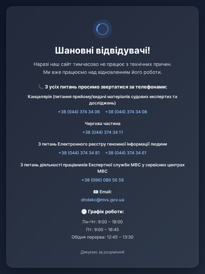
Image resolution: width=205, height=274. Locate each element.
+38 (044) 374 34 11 (102, 132)
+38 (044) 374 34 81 (79, 152)
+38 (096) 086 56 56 (102, 180)
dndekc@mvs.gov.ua (102, 199)
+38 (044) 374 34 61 (126, 152)
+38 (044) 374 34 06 (79, 111)
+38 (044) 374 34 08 (126, 111)
